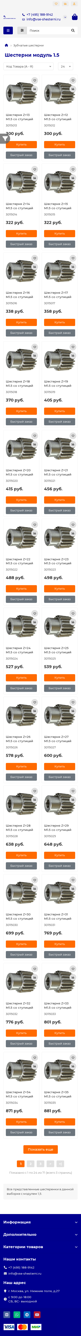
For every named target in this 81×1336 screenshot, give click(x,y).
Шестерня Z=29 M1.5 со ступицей (57, 828)
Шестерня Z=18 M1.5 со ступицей (19, 383)
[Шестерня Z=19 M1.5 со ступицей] (59, 360)
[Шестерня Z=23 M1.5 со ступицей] (59, 537)
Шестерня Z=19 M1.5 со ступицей (57, 383)
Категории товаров (23, 1247)
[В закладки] (34, 80)
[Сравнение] (65, 3)
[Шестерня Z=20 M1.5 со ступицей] (21, 448)
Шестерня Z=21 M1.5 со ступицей (57, 472)
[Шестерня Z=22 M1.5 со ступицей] (21, 537)
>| (60, 1164)
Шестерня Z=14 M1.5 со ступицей (19, 206)
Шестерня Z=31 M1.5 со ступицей (57, 916)
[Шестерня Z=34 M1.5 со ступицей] (21, 1070)
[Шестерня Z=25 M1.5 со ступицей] (59, 626)
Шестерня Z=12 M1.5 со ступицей (57, 117)
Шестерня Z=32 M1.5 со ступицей (19, 1005)
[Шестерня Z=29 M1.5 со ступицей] (59, 804)
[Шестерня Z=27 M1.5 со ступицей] (59, 715)
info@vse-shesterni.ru (44, 19)
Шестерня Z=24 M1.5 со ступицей (19, 650)
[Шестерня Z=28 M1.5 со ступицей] (21, 804)
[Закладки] (56, 3)
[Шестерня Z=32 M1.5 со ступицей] (21, 981)
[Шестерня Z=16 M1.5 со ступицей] (21, 271)
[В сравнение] (34, 89)
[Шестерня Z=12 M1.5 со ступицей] (59, 93)
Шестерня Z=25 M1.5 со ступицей (57, 650)
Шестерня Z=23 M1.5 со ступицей (57, 561)
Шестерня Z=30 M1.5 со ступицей (19, 916)
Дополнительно (19, 1234)
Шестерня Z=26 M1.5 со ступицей (19, 739)
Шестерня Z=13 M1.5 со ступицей (19, 117)
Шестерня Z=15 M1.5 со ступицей (57, 206)
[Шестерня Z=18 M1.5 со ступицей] (21, 360)
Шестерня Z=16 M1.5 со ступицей (19, 295)
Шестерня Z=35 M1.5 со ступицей (57, 1094)
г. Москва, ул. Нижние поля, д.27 (34, 1291)
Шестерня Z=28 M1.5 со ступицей (19, 828)
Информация (17, 1222)
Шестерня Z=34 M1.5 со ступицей (19, 1094)
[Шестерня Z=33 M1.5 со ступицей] (59, 981)
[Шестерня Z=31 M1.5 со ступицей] (59, 893)
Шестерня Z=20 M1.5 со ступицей (19, 472)
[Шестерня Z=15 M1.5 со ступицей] (59, 182)
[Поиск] (72, 30)
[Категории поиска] (22, 30)
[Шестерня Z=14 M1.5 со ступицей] (21, 182)
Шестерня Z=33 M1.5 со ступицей (57, 1005)
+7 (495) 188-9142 (40, 14)
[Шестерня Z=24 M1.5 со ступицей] (21, 626)
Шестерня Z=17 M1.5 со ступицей (57, 295)
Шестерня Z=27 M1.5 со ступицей (57, 739)
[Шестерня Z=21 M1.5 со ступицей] (59, 448)
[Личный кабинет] (74, 3)
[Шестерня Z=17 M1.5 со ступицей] (59, 271)
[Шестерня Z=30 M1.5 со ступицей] (21, 893)
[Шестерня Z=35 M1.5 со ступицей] (59, 1070)
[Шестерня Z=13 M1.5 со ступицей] (21, 93)
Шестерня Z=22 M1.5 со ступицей (19, 561)
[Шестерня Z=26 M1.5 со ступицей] (21, 715)
